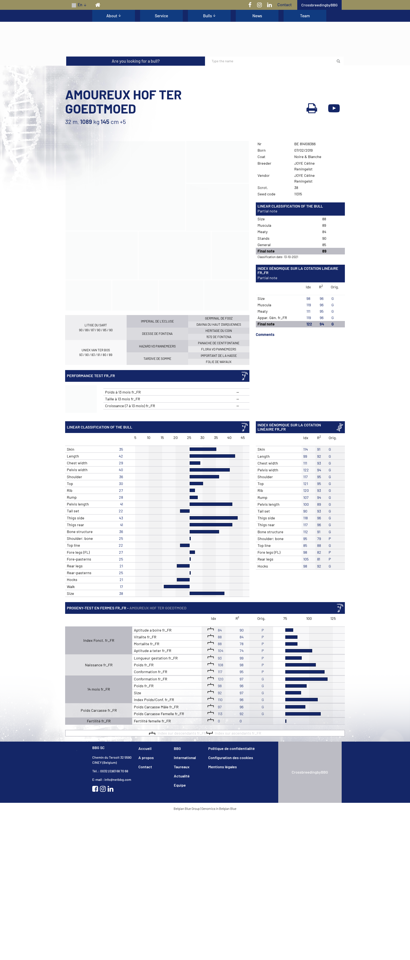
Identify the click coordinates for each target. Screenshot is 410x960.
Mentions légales (222, 820)
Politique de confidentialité (231, 801)
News (257, 15)
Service (161, 15)
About (111, 15)
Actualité (182, 829)
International (185, 810)
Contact (284, 4)
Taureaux (181, 820)
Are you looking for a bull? (136, 114)
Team (305, 15)
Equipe (180, 838)
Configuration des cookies (230, 810)
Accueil (144, 801)
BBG (177, 801)
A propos (146, 810)
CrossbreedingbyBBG (319, 5)
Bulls (207, 15)
